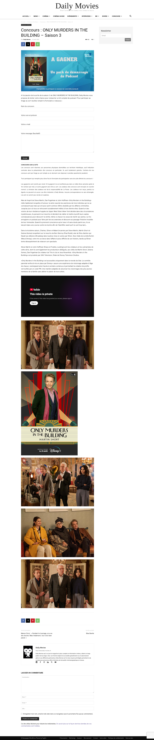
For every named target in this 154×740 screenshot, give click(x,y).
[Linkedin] (49, 662)
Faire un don (129, 738)
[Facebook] (23, 44)
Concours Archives (32, 22)
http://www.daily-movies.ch (43, 650)
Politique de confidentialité (116, 738)
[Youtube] (56, 662)
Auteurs (79, 738)
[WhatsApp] (38, 44)
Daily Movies (26, 39)
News (36, 16)
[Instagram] (45, 662)
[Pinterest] (33, 44)
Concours (116, 16)
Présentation (63, 738)
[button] (130, 16)
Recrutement (87, 738)
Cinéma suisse (58, 16)
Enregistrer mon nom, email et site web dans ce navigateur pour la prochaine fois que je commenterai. (58, 714)
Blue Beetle (90, 633)
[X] (28, 44)
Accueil (26, 16)
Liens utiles (103, 738)
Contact (95, 738)
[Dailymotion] (37, 662)
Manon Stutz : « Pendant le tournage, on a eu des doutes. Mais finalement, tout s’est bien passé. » (36, 635)
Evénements (72, 16)
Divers (104, 16)
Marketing (72, 738)
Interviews (86, 16)
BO (96, 16)
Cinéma (45, 16)
